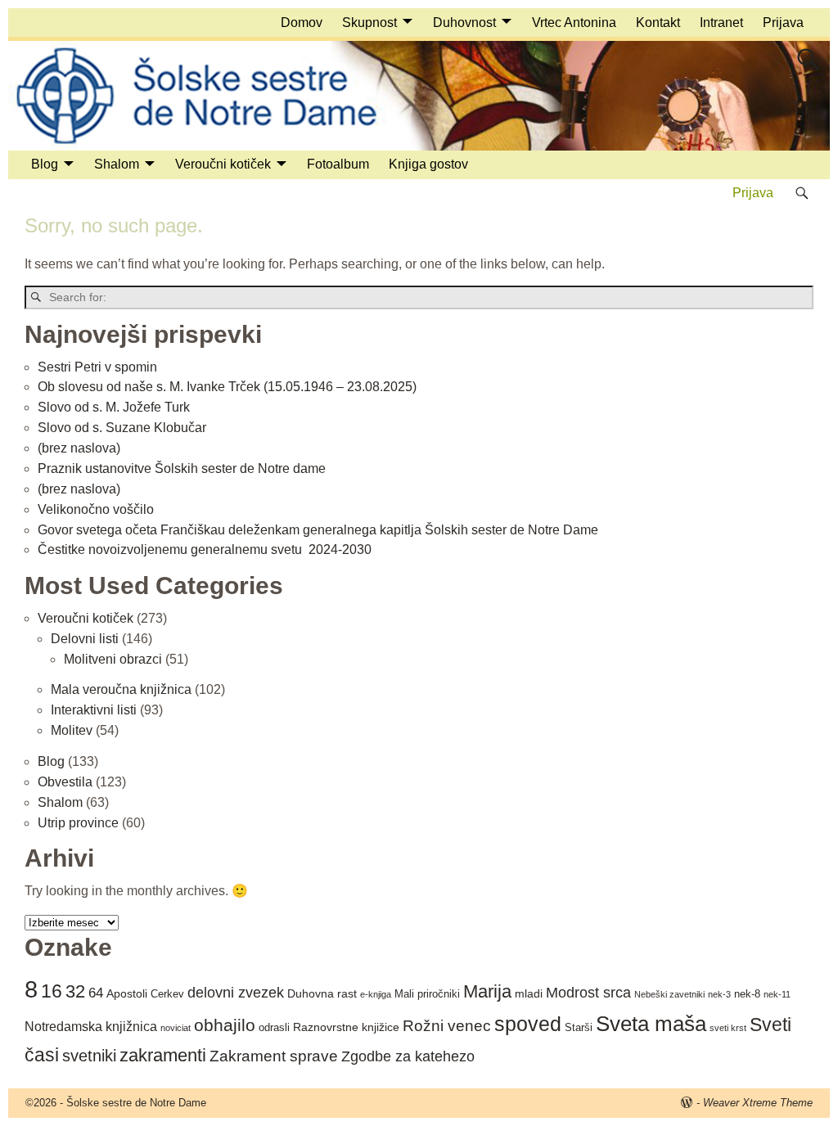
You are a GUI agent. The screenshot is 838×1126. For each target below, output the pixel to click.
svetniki (89, 1056)
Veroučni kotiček (223, 164)
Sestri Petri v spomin (97, 367)
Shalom (116, 164)
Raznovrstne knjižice (346, 1027)
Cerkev (167, 994)
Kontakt (658, 22)
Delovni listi (85, 639)
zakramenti (162, 1055)
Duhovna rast (322, 993)
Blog (44, 164)
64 (95, 993)
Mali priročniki (427, 994)
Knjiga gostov (428, 164)
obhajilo (224, 1025)
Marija (487, 991)
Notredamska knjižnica (91, 1027)
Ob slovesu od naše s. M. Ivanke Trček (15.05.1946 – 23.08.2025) (227, 387)
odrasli (274, 1027)
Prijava (783, 22)
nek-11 (777, 994)
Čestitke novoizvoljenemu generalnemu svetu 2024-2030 (205, 549)
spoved (527, 1024)
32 (75, 991)
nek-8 (747, 994)
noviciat (175, 1028)
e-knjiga (375, 994)
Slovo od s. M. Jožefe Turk (114, 407)
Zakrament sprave (274, 1056)
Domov (301, 22)
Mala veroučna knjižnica (121, 689)
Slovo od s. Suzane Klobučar (122, 428)
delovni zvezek (235, 992)
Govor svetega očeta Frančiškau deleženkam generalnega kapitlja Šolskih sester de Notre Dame (318, 530)
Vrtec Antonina (574, 22)
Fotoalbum (338, 164)
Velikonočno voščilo (96, 509)
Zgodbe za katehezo (408, 1056)
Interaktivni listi (94, 710)
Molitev (71, 730)
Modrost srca (588, 992)
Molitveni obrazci (113, 659)
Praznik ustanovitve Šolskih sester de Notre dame (182, 468)
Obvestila (65, 782)
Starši (578, 1027)
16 (51, 991)
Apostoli (126, 993)
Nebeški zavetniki (669, 994)
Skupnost (369, 22)
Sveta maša (651, 1023)
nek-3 (719, 994)
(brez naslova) (79, 448)
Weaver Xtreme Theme (758, 1103)
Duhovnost (464, 22)
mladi (529, 993)
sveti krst (728, 1028)
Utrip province (78, 823)
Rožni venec (447, 1025)
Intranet (721, 22)
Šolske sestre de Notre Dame (136, 1103)
